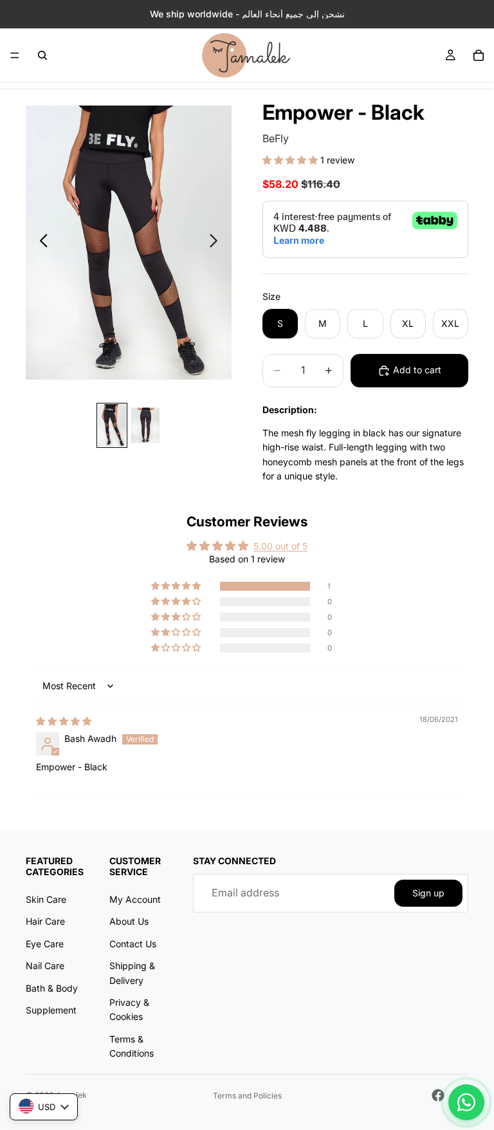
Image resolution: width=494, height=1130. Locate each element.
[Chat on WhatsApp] (466, 1102)
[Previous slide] (40, 242)
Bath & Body (52, 987)
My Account (135, 898)
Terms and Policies (247, 1095)
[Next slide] (217, 242)
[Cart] (478, 55)
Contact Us (132, 943)
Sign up (428, 892)
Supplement (51, 1009)
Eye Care (45, 943)
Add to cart (417, 369)
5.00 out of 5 (280, 546)
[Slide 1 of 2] (112, 425)
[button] (291, 159)
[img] (63, 721)
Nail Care (45, 965)
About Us (129, 921)
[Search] (42, 55)
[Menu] (15, 55)
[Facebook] (438, 1095)
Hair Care (45, 921)
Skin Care (46, 898)
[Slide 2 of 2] (145, 425)
